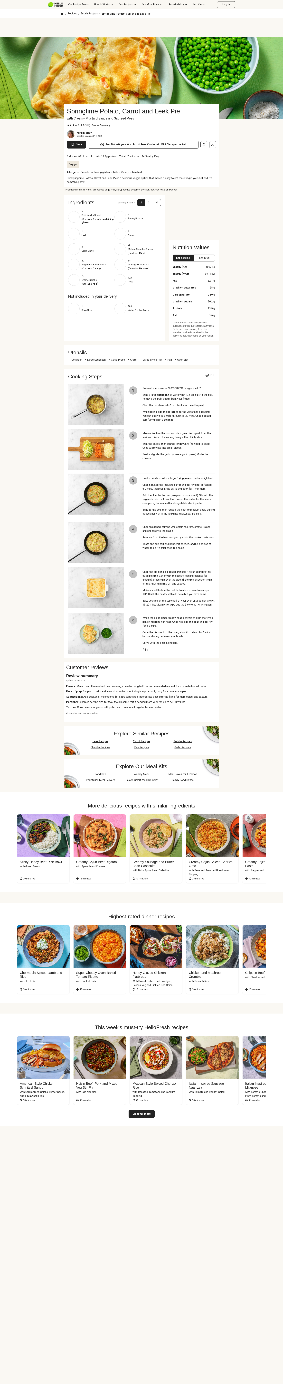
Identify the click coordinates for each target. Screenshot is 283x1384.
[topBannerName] (141, 27)
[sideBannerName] (193, 215)
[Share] (212, 144)
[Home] (62, 14)
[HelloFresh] (55, 4)
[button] (114, 202)
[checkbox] (68, 125)
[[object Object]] (203, 144)
